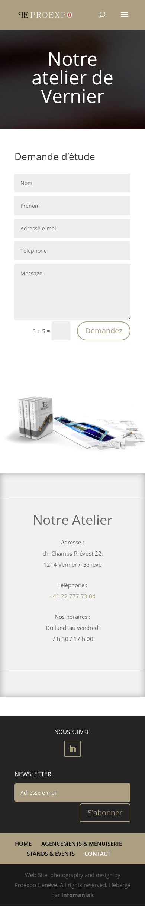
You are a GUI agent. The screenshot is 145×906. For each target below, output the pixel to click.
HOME (23, 843)
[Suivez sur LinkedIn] (72, 749)
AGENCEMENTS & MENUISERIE (81, 843)
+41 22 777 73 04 (72, 596)
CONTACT (97, 853)
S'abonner (105, 813)
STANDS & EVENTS (51, 853)
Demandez (103, 331)
